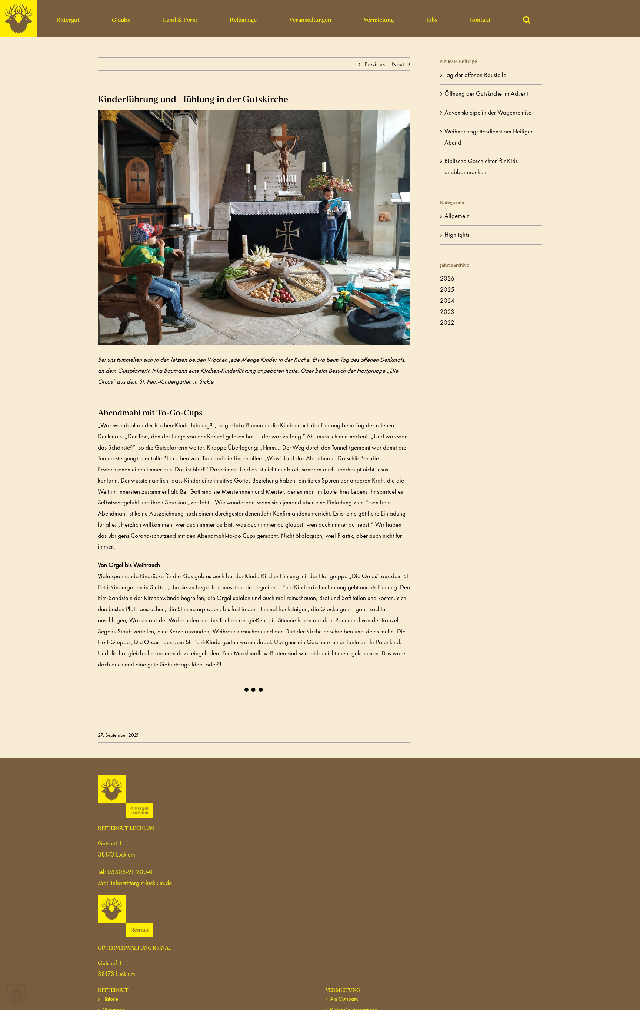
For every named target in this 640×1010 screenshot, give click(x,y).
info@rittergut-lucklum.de (141, 883)
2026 (447, 278)
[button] (526, 18)
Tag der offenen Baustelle (475, 75)
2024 (447, 301)
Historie (110, 999)
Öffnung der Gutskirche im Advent (486, 93)
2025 (447, 289)
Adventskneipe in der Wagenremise (487, 112)
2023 (447, 312)
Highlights (456, 235)
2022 (447, 322)
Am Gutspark (344, 999)
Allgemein (457, 216)
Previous (374, 64)
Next (398, 64)
